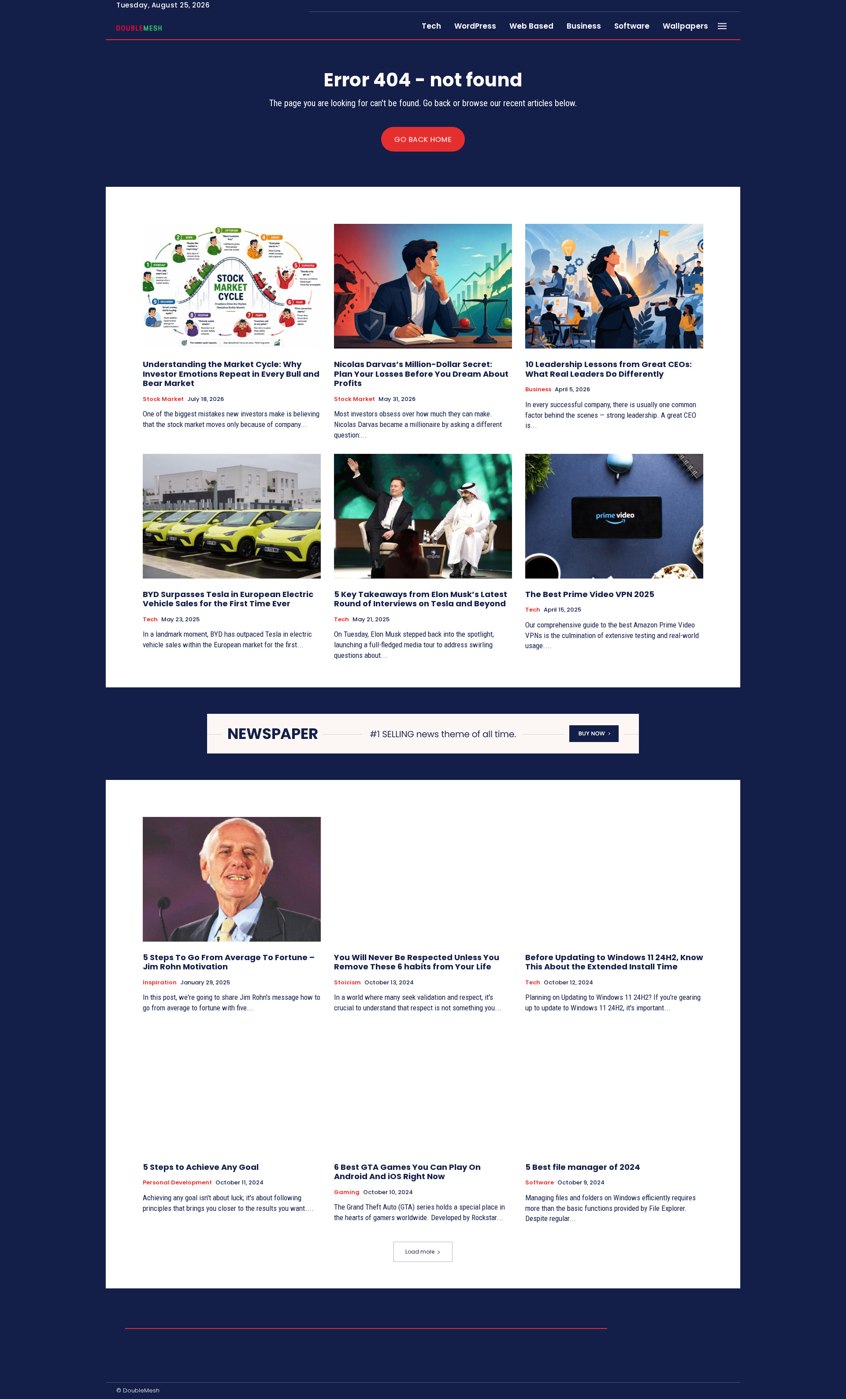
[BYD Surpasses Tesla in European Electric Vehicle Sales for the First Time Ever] (232, 516)
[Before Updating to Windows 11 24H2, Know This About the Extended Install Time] (614, 879)
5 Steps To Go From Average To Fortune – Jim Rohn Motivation (229, 962)
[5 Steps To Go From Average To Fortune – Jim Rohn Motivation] (232, 879)
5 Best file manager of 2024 (582, 1167)
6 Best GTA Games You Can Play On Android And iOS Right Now (407, 1172)
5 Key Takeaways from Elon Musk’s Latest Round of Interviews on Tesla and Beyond (420, 599)
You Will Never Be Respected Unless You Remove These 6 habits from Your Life (416, 962)
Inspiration (160, 982)
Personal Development (177, 1182)
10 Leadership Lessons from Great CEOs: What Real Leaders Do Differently (608, 369)
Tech (150, 619)
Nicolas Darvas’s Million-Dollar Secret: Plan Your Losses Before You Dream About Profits (421, 374)
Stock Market (163, 399)
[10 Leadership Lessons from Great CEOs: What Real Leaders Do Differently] (614, 286)
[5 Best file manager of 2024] (614, 1089)
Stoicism (347, 982)
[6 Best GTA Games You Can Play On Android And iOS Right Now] (423, 1089)
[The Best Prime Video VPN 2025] (614, 516)
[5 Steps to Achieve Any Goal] (232, 1089)
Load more (419, 1251)
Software (539, 1182)
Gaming (347, 1192)
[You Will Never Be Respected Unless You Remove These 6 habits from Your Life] (423, 879)
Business (538, 389)
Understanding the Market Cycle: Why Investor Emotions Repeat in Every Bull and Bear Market (231, 374)
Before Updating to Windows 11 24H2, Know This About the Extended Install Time (614, 962)
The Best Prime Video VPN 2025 (589, 594)
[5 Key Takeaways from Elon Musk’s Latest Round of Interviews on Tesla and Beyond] (423, 516)
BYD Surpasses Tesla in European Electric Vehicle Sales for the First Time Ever (228, 599)
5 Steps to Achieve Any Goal (201, 1167)
